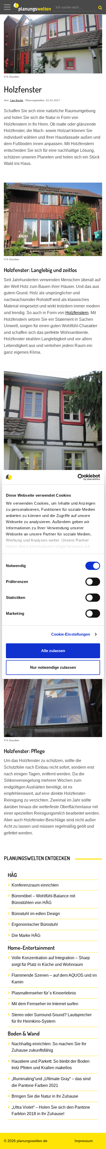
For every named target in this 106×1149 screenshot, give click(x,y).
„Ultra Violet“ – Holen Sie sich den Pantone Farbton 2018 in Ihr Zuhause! (51, 1110)
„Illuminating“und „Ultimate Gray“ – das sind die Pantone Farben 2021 (51, 1082)
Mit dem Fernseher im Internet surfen (45, 1004)
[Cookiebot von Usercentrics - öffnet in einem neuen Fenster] (77, 477)
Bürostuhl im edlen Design (36, 913)
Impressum (84, 1141)
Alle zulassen (53, 650)
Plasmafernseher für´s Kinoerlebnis (44, 993)
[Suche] (99, 9)
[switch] (92, 582)
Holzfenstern (77, 312)
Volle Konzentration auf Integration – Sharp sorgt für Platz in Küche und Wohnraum (51, 961)
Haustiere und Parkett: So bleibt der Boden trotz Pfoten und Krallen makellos (51, 1064)
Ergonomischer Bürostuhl (35, 924)
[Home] (33, 7)
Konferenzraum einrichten (35, 885)
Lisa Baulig (16, 100)
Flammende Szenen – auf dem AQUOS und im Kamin (54, 978)
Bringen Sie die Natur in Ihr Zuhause (45, 1096)
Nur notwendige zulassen (53, 667)
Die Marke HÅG (26, 935)
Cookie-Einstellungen (70, 634)
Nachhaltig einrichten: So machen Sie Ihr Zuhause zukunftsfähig (49, 1047)
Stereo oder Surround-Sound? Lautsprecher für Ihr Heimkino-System (52, 1018)
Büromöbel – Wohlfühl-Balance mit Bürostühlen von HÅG (43, 899)
